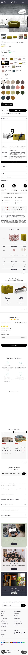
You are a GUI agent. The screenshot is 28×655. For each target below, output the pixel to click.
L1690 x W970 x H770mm (7, 104)
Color (6, 78)
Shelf (16, 210)
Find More (14, 544)
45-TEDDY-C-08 (18, 87)
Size (2, 102)
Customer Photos (4, 618)
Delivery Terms (16, 616)
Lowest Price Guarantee (18, 621)
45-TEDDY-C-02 (13, 82)
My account (16, 624)
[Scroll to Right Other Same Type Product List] (25, 462)
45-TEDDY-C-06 (8, 87)
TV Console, (11, 210)
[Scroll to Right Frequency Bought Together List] (25, 309)
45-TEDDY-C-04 (22, 82)
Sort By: (17, 322)
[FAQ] (14, 530)
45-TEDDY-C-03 (18, 82)
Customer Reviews (4, 616)
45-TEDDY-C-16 (8, 98)
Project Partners (4, 621)
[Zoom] (14, 18)
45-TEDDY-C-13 (18, 92)
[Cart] (26, 2)
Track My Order (16, 613)
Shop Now (14, 269)
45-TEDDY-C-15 (3, 98)
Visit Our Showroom (4, 623)
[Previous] (2, 18)
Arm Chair (21, 209)
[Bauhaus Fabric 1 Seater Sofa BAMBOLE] (14, 237)
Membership (16, 615)
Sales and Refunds (17, 618)
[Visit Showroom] (14, 579)
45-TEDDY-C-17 (13, 98)
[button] (4, 333)
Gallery (2, 615)
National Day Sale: (7, 207)
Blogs (2, 620)
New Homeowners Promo (18, 623)
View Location (14, 593)
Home (2, 41)
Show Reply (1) (4, 337)
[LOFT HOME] (14, 2)
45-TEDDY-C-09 (22, 87)
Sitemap (9, 652)
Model (2, 55)
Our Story (2, 613)
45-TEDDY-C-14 (22, 92)
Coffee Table (6, 210)
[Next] (26, 18)
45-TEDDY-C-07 (13, 87)
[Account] (23, 2)
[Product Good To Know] (14, 141)
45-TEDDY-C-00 (3, 82)
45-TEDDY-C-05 (3, 87)
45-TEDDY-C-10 (3, 92)
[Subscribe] (23, 605)
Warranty (15, 620)
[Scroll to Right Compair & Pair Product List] (24, 272)
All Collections (3, 626)
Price (2, 48)
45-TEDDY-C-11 (8, 92)
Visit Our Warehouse (4, 624)
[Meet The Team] (14, 555)
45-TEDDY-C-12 (13, 92)
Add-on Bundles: (7, 209)
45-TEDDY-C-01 (8, 82)
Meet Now (14, 568)
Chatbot (14, 485)
